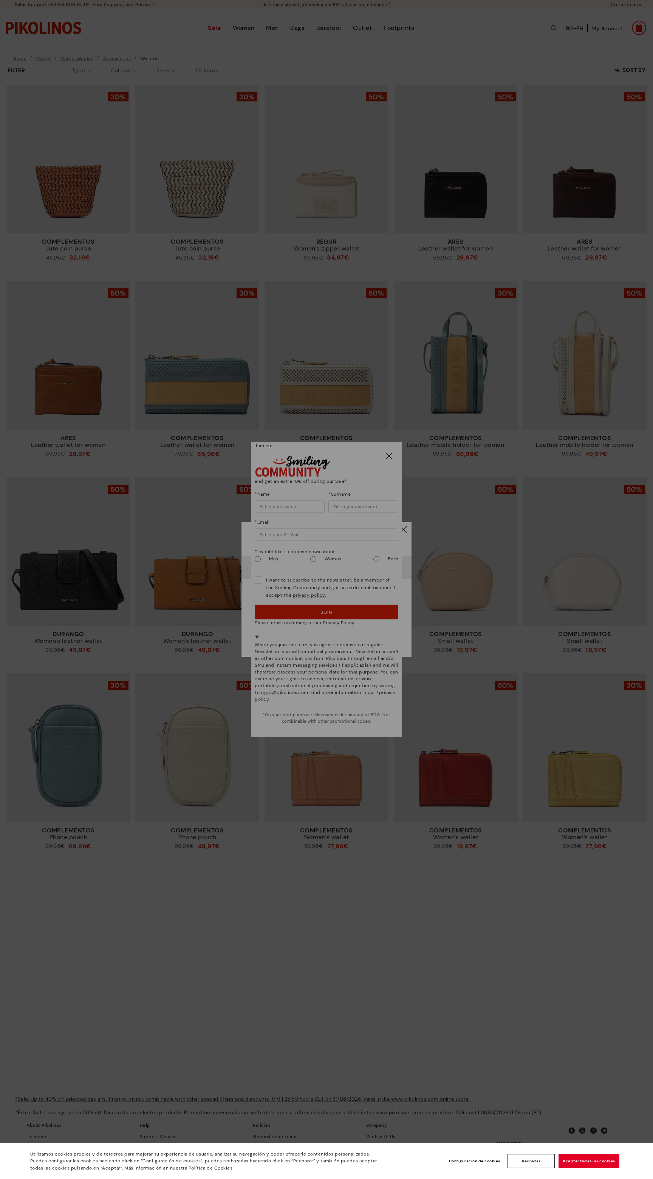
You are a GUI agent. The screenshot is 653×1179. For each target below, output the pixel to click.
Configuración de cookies (474, 1161)
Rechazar (531, 1161)
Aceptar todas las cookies (589, 1161)
